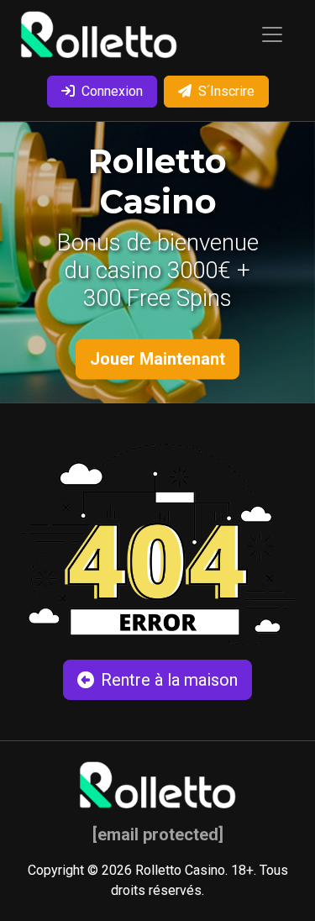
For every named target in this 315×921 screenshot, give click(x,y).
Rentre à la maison (169, 680)
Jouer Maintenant (157, 359)
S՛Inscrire (226, 91)
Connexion (112, 91)
